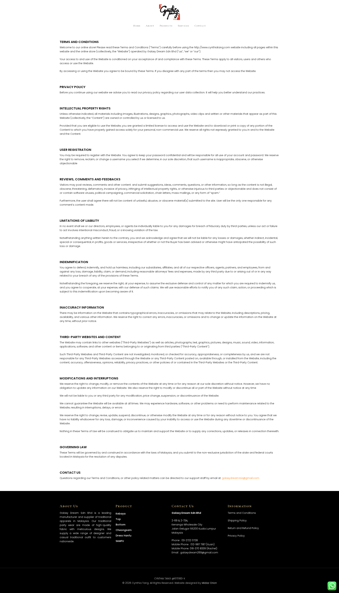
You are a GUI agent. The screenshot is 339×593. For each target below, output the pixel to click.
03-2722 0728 (190, 540)
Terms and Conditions (242, 513)
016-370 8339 (198, 548)
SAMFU (120, 541)
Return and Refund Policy (243, 528)
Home (136, 25)
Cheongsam (124, 530)
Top (118, 519)
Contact (200, 25)
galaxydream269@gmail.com (199, 552)
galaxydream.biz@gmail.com (240, 478)
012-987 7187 (198, 544)
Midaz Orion (209, 583)
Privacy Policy (236, 535)
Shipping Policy (237, 520)
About (150, 25)
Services (183, 25)
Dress (123, 535)
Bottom (120, 524)
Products (166, 25)
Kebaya (121, 513)
